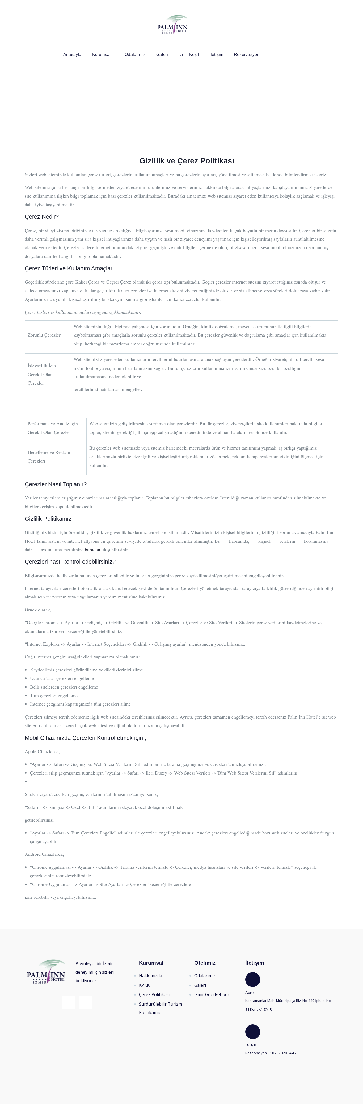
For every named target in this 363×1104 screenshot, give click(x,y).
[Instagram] (334, 7)
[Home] (172, 25)
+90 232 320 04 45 (282, 1052)
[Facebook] (323, 7)
